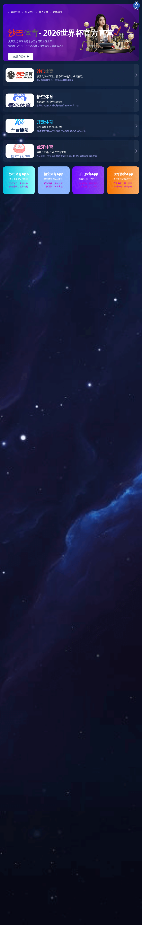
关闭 (136, 5)
